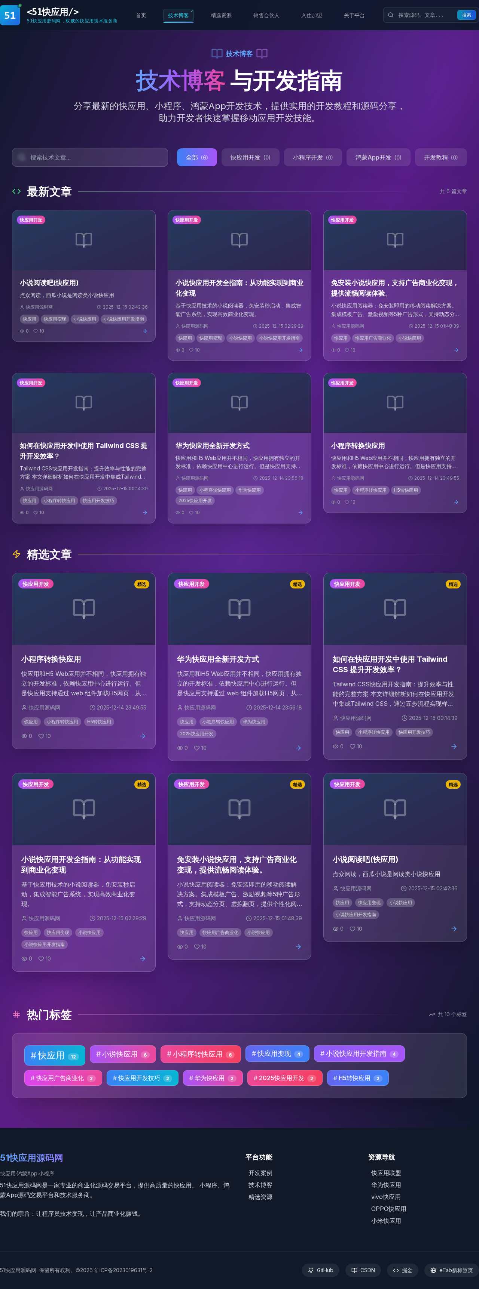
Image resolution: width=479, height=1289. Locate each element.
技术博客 (180, 13)
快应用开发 (251, 157)
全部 (197, 157)
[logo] (10, 14)
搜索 (466, 15)
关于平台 (356, 13)
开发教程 (441, 157)
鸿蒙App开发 (379, 157)
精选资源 (223, 13)
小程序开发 (313, 157)
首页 (143, 13)
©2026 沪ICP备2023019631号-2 (114, 1270)
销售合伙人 (268, 13)
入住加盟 (314, 13)
